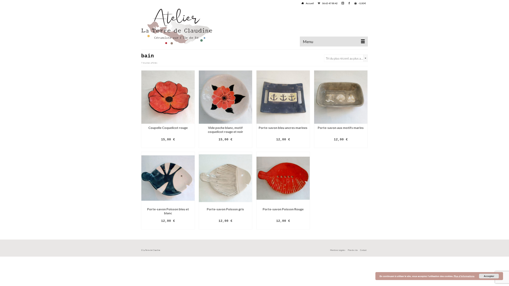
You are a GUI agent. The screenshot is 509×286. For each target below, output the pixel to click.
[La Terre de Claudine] (177, 26)
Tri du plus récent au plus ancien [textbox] (347, 58)
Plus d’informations (464, 276)
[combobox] (346, 58)
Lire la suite (168, 145)
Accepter (489, 276)
